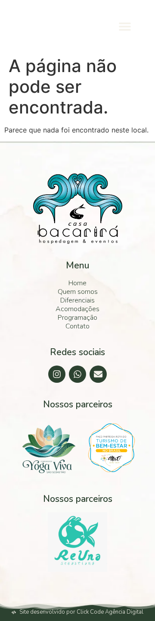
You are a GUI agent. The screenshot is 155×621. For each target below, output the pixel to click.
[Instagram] (56, 374)
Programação (77, 317)
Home (77, 283)
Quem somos (78, 291)
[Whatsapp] (77, 374)
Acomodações (77, 309)
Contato (77, 326)
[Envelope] (98, 374)
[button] (124, 26)
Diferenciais (77, 300)
